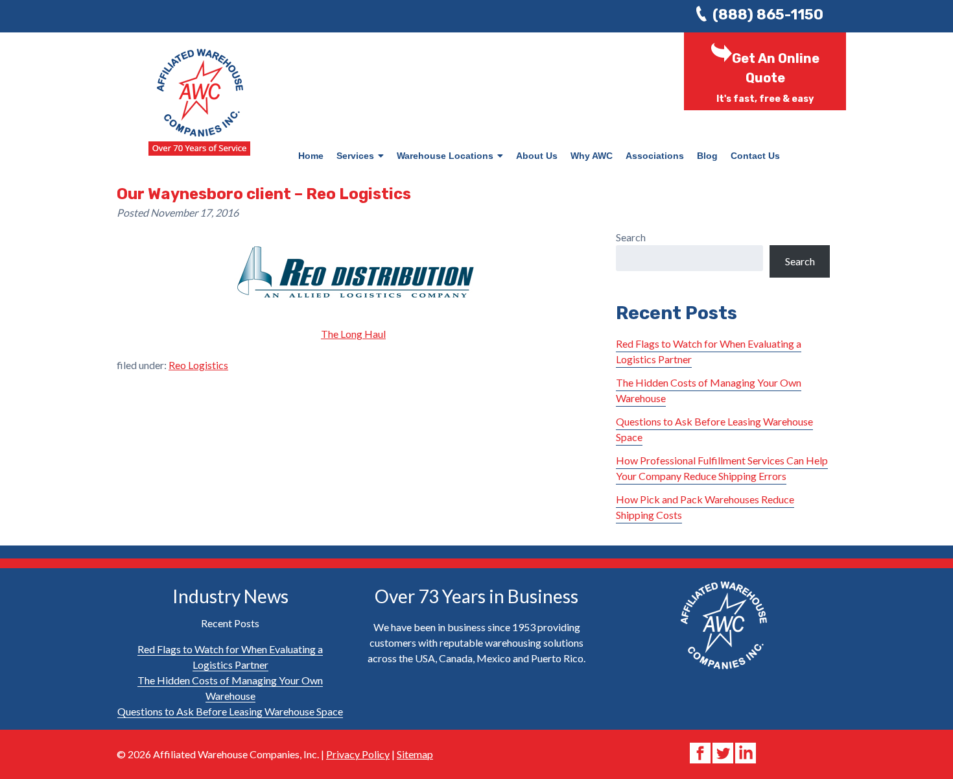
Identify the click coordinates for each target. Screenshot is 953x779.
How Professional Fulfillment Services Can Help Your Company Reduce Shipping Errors (722, 468)
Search (631, 237)
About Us (537, 155)
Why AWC (592, 155)
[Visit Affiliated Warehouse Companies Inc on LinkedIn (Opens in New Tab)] (745, 751)
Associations (655, 155)
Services (355, 155)
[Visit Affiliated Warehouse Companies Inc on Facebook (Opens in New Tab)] (701, 751)
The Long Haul (353, 334)
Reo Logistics (198, 365)
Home (311, 155)
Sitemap (415, 754)
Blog (707, 155)
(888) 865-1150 (767, 14)
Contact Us (755, 155)
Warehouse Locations (445, 155)
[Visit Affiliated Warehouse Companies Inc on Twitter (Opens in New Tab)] (723, 751)
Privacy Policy (358, 754)
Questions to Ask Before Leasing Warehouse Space (230, 711)
